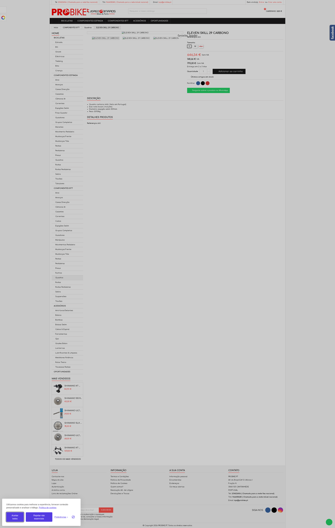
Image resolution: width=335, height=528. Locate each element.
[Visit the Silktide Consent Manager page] (73, 517)
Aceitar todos (15, 517)
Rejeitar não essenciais (39, 517)
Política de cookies (47, 507)
